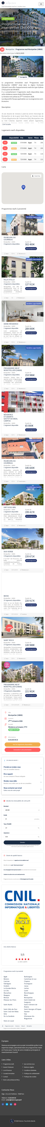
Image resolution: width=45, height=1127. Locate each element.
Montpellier (28, 997)
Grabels (6, 986)
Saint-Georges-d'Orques (32, 1009)
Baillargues (28, 977)
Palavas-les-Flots (10, 1000)
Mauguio (7, 995)
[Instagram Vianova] (15, 1104)
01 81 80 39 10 (13, 740)
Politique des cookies (30, 1077)
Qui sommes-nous (29, 1064)
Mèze (26, 995)
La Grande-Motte (10, 988)
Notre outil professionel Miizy (11, 1080)
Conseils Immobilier (8, 1073)
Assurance (6, 833)
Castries (7, 981)
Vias (25, 1014)
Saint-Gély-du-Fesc (10, 1009)
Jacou (26, 986)
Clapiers (27, 981)
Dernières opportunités (33, 217)
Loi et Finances (7, 1070)
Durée (5, 815)
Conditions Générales (30, 1070)
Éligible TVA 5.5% (14, 730)
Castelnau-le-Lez (30, 979)
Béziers (6, 979)
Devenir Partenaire (8, 1067)
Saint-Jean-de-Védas (11, 1011)
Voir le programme (31, 248)
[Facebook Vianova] (3, 1104)
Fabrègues (7, 984)
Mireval (6, 997)
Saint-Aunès (8, 1004)
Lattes (26, 988)
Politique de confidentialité (31, 1073)
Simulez (22, 842)
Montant (6, 806)
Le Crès (6, 990)
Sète (5, 1014)
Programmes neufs (8, 1064)
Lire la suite (6, 124)
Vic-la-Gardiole (9, 1016)
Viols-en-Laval (9, 1021)
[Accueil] (2, 1026)
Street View (37, 176)
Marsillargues (29, 993)
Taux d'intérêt (7, 824)
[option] (22, 66)
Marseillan (7, 993)
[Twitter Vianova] (7, 1104)
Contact (5, 1077)
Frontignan (28, 984)
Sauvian (27, 1011)
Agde (5, 977)
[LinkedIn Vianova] (11, 1104)
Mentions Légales (29, 1067)
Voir (5, 142)
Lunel (26, 990)
